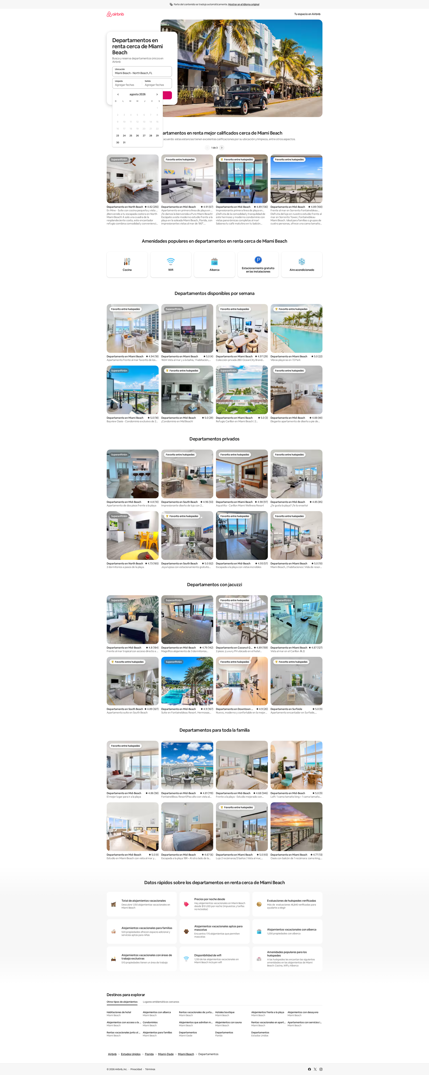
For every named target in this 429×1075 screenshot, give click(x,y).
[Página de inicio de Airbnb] (115, 14)
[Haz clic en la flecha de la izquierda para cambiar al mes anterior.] (118, 94)
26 (137, 135)
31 (124, 142)
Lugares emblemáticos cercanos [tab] (161, 1001)
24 (124, 135)
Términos (150, 1069)
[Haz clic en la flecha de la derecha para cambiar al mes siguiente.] (157, 94)
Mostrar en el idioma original (243, 4)
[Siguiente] (221, 147)
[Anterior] (207, 147)
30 (117, 142)
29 (157, 135)
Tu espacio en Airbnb (307, 14)
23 (117, 135)
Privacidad (136, 1069)
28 (150, 135)
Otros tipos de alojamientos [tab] (122, 1001)
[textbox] (127, 85)
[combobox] (142, 73)
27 (144, 135)
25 (130, 135)
